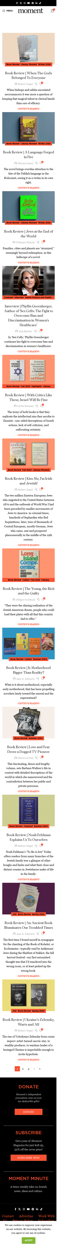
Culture (26, 580)
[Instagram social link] (24, 3)
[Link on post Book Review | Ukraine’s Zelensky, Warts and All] (28, 995)
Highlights (36, 386)
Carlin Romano (25, 406)
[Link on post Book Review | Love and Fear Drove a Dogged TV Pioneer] (28, 722)
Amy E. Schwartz (25, 678)
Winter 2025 (44, 143)
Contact (8, 1216)
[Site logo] (30, 10)
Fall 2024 (25, 386)
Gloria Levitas (25, 757)
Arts (15, 914)
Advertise (26, 1216)
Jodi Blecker (25, 331)
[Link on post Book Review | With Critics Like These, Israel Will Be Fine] (28, 370)
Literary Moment (29, 64)
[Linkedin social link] (36, 3)
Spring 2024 (38, 914)
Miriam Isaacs (25, 163)
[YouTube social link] (28, 3)
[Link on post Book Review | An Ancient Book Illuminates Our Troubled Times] (28, 898)
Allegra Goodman (25, 599)
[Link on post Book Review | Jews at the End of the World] (28, 207)
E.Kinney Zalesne (25, 242)
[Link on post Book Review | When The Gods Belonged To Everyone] (28, 49)
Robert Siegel (25, 84)
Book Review (13, 64)
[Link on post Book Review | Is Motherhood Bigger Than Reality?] (28, 643)
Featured (8, 297)
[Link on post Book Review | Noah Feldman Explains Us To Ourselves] (28, 810)
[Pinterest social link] (33, 3)
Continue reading (28, 109)
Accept (28, 1240)
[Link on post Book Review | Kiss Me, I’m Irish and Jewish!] (28, 454)
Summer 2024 (40, 659)
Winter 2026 (44, 64)
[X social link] (21, 3)
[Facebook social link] (17, 3)
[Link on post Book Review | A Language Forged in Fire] (28, 128)
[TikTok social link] (40, 3)
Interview (19, 297)
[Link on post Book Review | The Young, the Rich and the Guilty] (28, 564)
